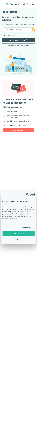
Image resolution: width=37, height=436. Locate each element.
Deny (18, 240)
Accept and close (19, 233)
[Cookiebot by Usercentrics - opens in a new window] (26, 194)
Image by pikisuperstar (19, 73)
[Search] (24, 4)
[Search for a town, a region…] (33, 29)
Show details (26, 227)
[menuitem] (33, 4)
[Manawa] (12, 4)
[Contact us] (29, 4)
